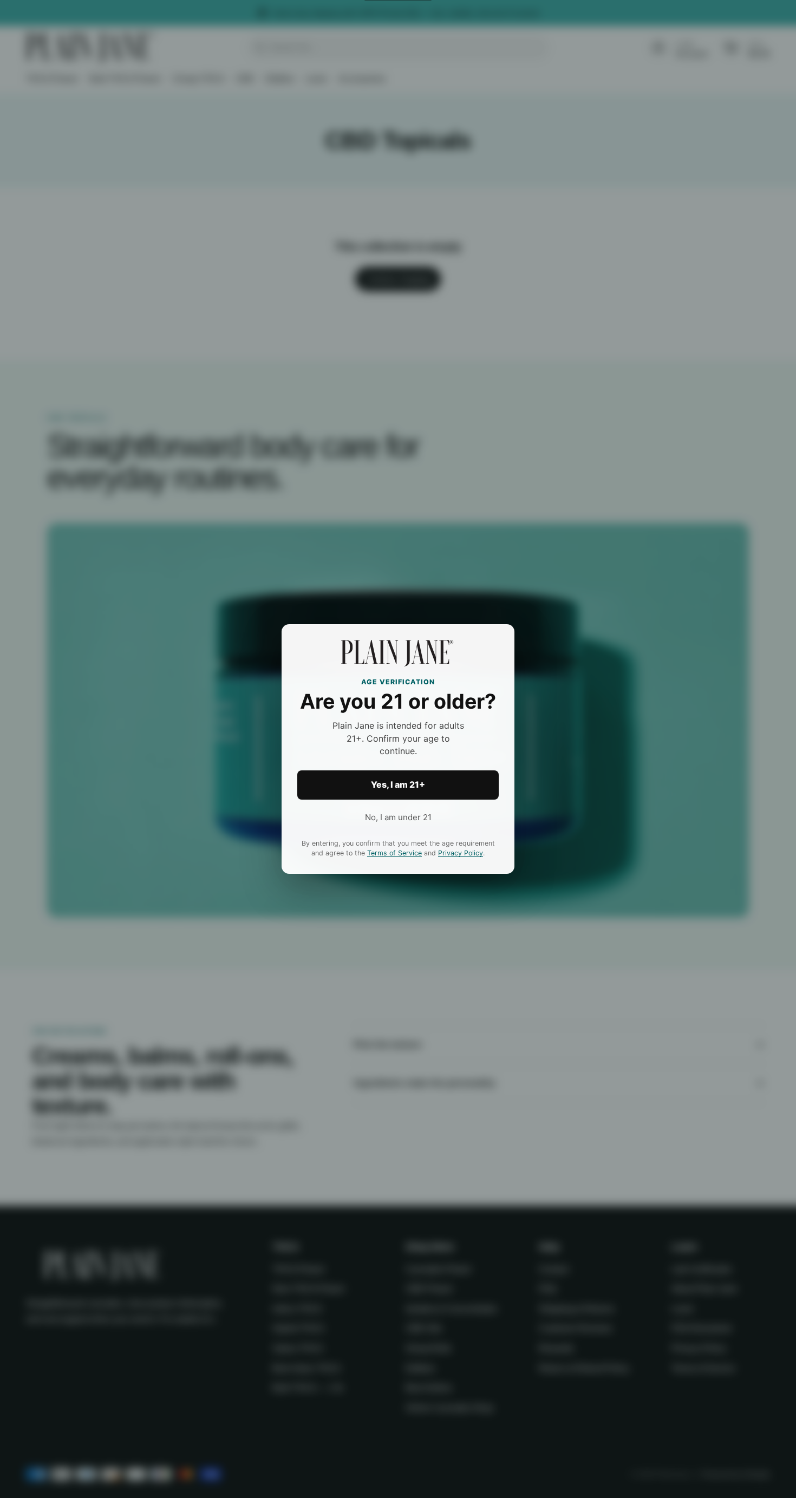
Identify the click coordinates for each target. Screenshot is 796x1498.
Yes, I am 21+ (398, 784)
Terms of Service (394, 853)
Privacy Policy (460, 853)
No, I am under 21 (398, 817)
